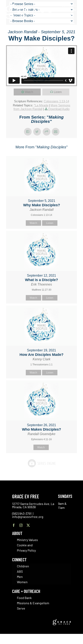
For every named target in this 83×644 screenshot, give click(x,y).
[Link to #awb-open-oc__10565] (72, 26)
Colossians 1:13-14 (56, 101)
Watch (29, 92)
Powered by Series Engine (41, 463)
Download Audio (59, 109)
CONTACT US (69, 5)
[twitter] (28, 525)
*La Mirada (41, 105)
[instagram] (21, 525)
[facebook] (13, 525)
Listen (58, 92)
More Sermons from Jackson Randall (41, 107)
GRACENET (72, 10)
